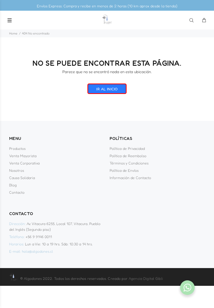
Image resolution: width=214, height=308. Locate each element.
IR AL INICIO (106, 89)
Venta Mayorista (23, 155)
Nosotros (16, 170)
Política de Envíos (124, 170)
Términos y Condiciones (129, 163)
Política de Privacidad (127, 148)
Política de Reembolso (128, 155)
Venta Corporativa (24, 163)
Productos (17, 148)
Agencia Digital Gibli (146, 278)
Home (13, 33)
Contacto (17, 192)
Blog (13, 185)
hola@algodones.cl (37, 251)
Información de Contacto (130, 177)
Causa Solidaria (22, 177)
